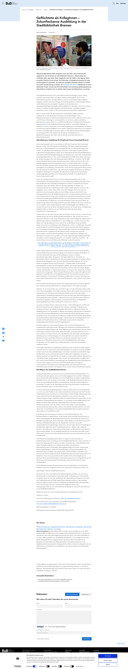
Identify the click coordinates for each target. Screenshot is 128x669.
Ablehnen (108, 664)
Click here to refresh (60, 626)
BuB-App (67, 651)
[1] (46, 124)
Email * (66, 603)
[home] (12, 3)
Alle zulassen (108, 655)
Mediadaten (82, 650)
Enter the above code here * (43, 630)
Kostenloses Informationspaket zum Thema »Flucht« (56, 581)
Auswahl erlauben (108, 660)
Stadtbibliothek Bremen (70, 85)
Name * (38, 603)
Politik (45, 9)
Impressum (96, 650)
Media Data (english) (84, 651)
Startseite (31, 9)
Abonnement (68, 650)
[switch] (48, 666)
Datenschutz (97, 651)
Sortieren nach (85, 594)
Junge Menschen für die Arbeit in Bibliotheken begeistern (58, 579)
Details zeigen (79, 666)
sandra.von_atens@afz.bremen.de (70, 498)
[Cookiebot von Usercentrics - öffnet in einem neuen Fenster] (18, 666)
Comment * (39, 609)
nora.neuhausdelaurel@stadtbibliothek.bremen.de (51, 504)
